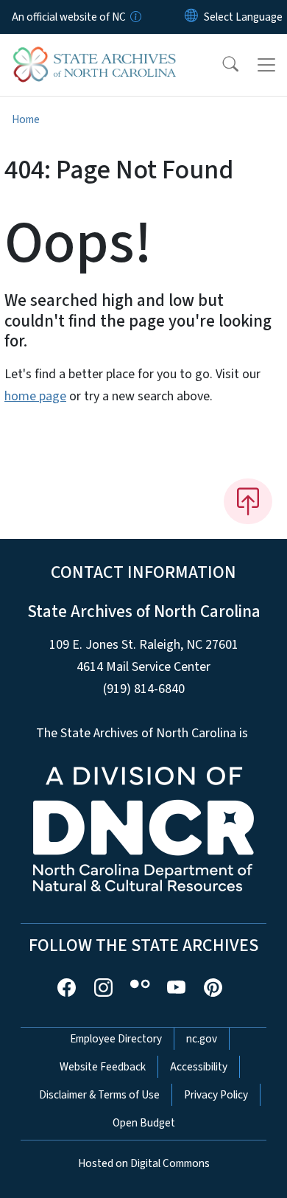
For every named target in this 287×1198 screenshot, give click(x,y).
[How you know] (134, 17)
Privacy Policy (216, 1095)
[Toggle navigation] (266, 65)
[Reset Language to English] (191, 17)
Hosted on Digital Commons (144, 1163)
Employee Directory (116, 1039)
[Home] (94, 51)
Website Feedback (103, 1067)
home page (35, 396)
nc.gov (201, 1039)
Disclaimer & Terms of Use (99, 1095)
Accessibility (198, 1067)
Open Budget (144, 1123)
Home (26, 119)
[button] (220, 65)
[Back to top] (248, 501)
